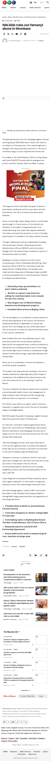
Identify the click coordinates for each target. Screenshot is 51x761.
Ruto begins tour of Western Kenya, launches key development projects (23, 304)
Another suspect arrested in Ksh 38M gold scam (17, 653)
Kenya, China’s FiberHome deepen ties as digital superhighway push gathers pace (19, 603)
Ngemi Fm (28, 733)
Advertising (33, 738)
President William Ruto (27, 696)
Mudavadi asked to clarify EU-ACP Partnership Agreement (19, 528)
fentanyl (14, 546)
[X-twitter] (9, 722)
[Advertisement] (25, 70)
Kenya (41, 696)
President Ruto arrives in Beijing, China (26, 309)
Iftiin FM (19, 733)
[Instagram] (22, 722)
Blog (9, 17)
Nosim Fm (37, 733)
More (15, 596)
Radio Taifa (5, 728)
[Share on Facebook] (4, 34)
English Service (17, 728)
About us (4, 738)
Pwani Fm (36, 728)
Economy (13, 619)
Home (4, 17)
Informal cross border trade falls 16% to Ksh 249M (18, 614)
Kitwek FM (26, 730)
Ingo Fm (11, 733)
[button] (31, 2)
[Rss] (26, 722)
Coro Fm (28, 728)
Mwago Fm (36, 730)
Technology (7, 583)
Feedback (41, 738)
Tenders (11, 738)
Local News (7, 662)
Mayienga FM (6, 730)
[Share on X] (8, 34)
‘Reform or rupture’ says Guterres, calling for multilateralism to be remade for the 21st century (24, 296)
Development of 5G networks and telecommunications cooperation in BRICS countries (17, 577)
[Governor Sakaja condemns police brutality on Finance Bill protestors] (41, 640)
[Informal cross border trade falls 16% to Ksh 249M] (41, 616)
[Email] (16, 34)
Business (6, 619)
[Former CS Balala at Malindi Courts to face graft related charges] (41, 665)
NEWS (18, 20)
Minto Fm (45, 728)
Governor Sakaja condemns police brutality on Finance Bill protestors (17, 640)
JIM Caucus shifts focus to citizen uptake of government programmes (19, 590)
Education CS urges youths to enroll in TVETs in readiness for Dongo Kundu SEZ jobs (19, 680)
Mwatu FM (17, 730)
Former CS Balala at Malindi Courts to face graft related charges (18, 666)
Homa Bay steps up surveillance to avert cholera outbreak (22, 287)
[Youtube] (13, 722)
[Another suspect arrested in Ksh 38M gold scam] (41, 653)
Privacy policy (12, 741)
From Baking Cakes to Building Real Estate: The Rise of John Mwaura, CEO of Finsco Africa (24, 521)
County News (9, 20)
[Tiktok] (17, 722)
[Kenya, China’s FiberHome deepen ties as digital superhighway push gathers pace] (41, 603)
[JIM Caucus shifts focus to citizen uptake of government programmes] (41, 590)
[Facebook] (4, 722)
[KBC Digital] (9, 2)
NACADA (22, 546)
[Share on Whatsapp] (12, 34)
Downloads (24, 738)
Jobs (17, 738)
